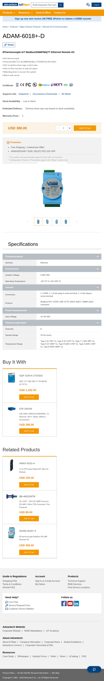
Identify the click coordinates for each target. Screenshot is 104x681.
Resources (24, 12)
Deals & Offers (43, 12)
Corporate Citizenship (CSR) (39, 645)
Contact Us (60, 12)
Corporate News (52, 642)
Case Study (8, 656)
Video (53, 656)
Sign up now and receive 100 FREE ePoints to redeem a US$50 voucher (53, 18)
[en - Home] (16, 4)
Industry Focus (39, 656)
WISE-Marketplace (33, 631)
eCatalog (73, 656)
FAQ (84, 656)
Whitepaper (23, 656)
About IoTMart (9, 642)
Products (7, 12)
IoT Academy (52, 631)
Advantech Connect (12, 645)
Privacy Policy (8, 673)
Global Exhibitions (72, 642)
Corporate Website (12, 631)
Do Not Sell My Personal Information (33, 673)
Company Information (30, 642)
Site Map (55, 673)
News (62, 656)
